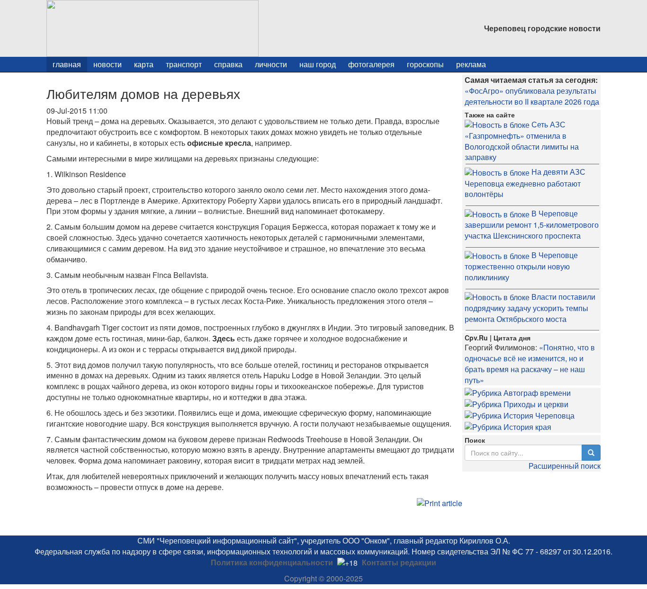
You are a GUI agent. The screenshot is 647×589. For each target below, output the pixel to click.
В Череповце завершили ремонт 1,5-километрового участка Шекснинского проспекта (532, 224)
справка (228, 64)
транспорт (184, 64)
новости (107, 64)
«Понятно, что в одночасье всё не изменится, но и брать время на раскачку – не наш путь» (530, 363)
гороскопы (425, 64)
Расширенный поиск (565, 465)
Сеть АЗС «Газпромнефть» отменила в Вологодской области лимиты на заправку (522, 141)
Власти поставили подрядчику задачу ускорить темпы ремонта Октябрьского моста (530, 307)
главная (67, 64)
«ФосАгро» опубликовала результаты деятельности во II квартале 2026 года (532, 96)
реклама (471, 64)
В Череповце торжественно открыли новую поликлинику (521, 266)
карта (143, 64)
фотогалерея (371, 64)
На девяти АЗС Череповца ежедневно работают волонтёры (525, 182)
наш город (317, 64)
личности (271, 64)
